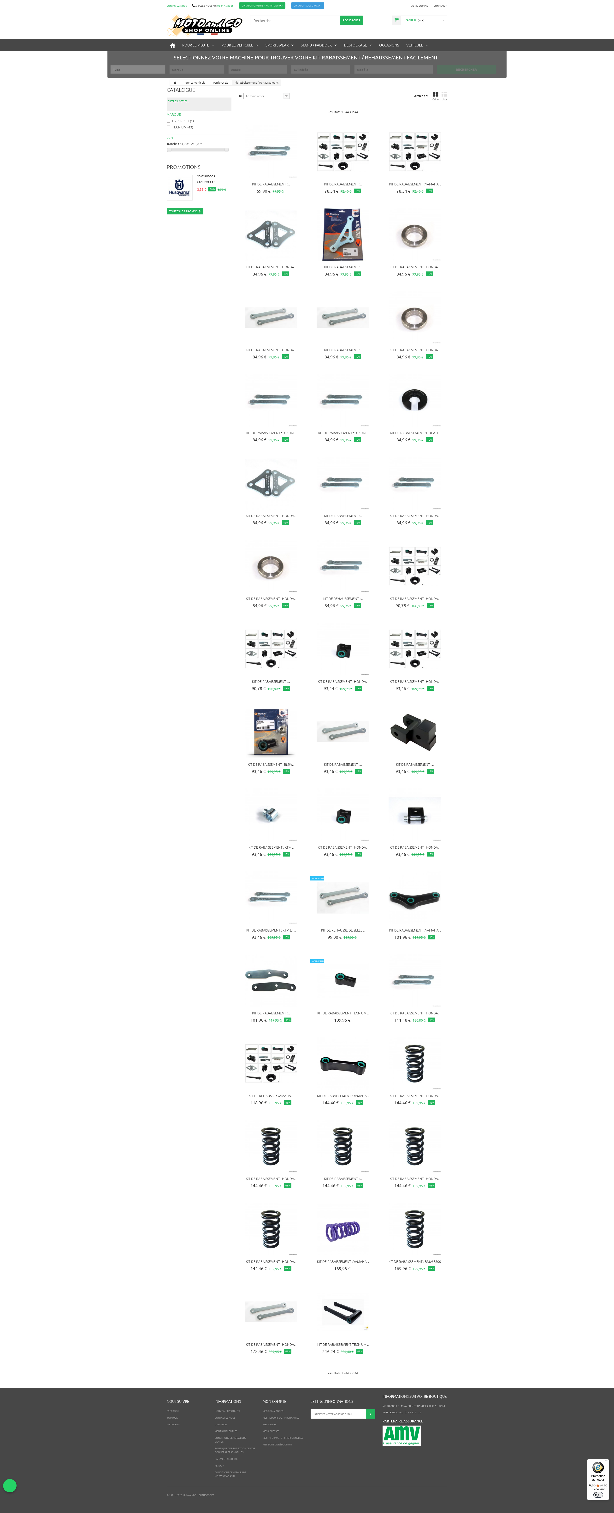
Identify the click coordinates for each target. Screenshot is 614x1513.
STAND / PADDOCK (316, 45)
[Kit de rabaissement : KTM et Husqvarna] (271, 897)
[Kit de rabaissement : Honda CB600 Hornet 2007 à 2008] (415, 317)
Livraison (221, 1424)
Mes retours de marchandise (281, 1417)
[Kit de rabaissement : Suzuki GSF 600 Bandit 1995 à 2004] (343, 400)
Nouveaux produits (227, 1411)
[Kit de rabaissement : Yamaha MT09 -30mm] (343, 1063)
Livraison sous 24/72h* (308, 5)
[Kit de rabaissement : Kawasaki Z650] (271, 980)
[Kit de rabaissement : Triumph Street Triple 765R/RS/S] (343, 317)
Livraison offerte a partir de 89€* (262, 5)
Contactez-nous (177, 5)
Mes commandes (273, 1411)
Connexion (440, 5)
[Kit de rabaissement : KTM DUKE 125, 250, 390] (271, 815)
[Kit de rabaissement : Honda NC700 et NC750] (415, 483)
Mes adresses (271, 1431)
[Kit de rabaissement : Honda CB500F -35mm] (271, 483)
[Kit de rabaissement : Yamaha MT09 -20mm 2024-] (343, 1229)
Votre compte (419, 5)
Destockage (355, 45)
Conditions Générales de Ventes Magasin (230, 1474)
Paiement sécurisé (226, 1459)
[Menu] (606, 1462)
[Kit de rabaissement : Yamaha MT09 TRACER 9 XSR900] (415, 151)
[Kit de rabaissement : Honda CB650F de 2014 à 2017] (271, 1229)
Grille (435, 99)
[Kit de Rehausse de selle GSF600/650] (343, 897)
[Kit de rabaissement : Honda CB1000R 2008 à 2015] (415, 234)
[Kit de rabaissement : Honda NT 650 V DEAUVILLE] (415, 1146)
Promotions (184, 167)
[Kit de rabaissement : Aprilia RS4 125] (343, 732)
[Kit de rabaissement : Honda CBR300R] (271, 1312)
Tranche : (173, 144)
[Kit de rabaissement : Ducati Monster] (415, 400)
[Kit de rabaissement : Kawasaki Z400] (343, 151)
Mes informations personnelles (283, 1437)
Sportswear (277, 45)
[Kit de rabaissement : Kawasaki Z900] (343, 234)
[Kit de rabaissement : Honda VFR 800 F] (271, 317)
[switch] (598, 1495)
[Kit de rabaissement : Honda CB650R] (415, 649)
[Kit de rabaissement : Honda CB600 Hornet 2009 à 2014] (271, 566)
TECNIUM (182, 127)
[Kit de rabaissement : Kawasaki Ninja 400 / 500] (271, 649)
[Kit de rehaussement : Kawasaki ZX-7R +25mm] (343, 566)
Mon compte (274, 1401)
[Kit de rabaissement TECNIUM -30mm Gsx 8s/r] (343, 1312)
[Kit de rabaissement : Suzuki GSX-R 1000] (271, 400)
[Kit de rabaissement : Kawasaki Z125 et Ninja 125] (343, 483)
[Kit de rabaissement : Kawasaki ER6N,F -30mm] (415, 732)
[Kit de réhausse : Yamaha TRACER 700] (271, 1063)
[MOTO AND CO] (205, 25)
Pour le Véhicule (237, 45)
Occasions (389, 45)
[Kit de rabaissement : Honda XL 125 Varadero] (343, 649)
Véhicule (414, 45)
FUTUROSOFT (206, 1495)
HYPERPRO (183, 120)
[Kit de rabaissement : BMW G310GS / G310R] (271, 732)
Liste (444, 99)
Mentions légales (226, 1431)
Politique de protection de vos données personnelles (235, 1450)
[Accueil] (173, 45)
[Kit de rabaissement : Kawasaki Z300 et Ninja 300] (271, 151)
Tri (240, 96)
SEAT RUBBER (206, 176)
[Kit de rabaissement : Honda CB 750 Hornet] (415, 980)
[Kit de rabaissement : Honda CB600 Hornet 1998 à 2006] (415, 815)
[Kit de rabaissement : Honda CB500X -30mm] (271, 234)
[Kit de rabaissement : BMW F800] (415, 1229)
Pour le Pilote (195, 45)
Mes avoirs (269, 1424)
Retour (219, 1465)
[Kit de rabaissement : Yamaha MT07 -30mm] (415, 897)
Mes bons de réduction (277, 1444)
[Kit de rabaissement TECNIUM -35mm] (343, 980)
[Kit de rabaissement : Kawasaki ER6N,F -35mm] (343, 1146)
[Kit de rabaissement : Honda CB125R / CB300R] (415, 566)
